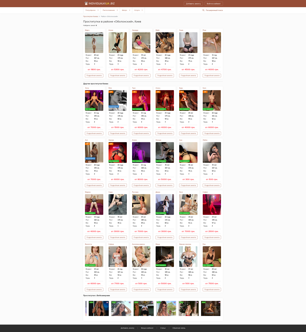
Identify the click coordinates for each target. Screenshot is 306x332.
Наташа (158, 140)
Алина (111, 30)
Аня (86, 140)
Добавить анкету (193, 4)
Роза (204, 30)
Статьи (163, 328)
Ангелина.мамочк (138, 244)
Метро (124, 10)
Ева (204, 244)
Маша (158, 244)
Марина (87, 192)
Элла (87, 88)
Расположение (109, 10)
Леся (181, 192)
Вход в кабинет (147, 328)
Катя (204, 88)
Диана (158, 192)
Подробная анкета (94, 75)
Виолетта (88, 244)
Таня (133, 88)
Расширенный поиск (214, 10)
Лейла (205, 140)
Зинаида (135, 30)
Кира (181, 88)
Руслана (135, 192)
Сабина (111, 244)
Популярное (90, 10)
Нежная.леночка (185, 244)
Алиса (158, 88)
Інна (180, 140)
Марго (87, 30)
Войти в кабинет (214, 4)
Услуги (137, 10)
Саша (181, 30)
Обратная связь (178, 328)
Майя (157, 30)
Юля (110, 88)
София (205, 192)
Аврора (111, 140)
